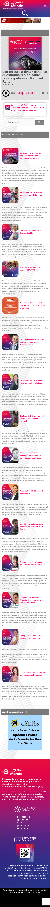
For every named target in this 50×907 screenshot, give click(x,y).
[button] (45, 6)
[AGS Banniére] (21, 20)
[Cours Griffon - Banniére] (25, 732)
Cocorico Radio (16, 792)
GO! (39, 122)
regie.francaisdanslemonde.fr (14, 712)
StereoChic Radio (33, 792)
